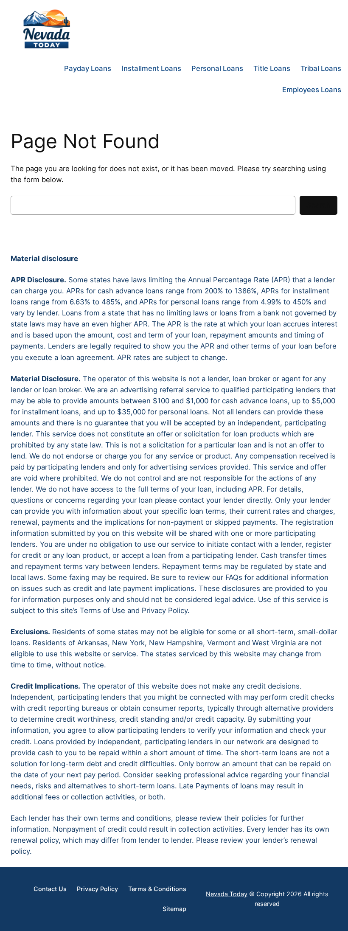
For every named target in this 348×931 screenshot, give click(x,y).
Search (318, 205)
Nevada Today (226, 893)
